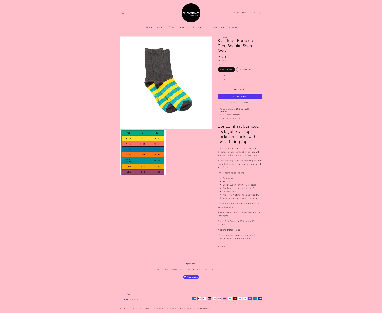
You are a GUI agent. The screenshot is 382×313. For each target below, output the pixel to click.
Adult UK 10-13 (245, 69)
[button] (123, 13)
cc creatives (130, 308)
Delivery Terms (177, 269)
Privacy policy (171, 308)
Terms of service (185, 308)
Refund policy (158, 308)
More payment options (239, 102)
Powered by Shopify (143, 308)
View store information (230, 118)
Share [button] (222, 246)
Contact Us (222, 269)
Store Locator (208, 269)
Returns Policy (193, 269)
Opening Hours (161, 269)
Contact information (201, 308)
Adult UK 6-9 (226, 69)
